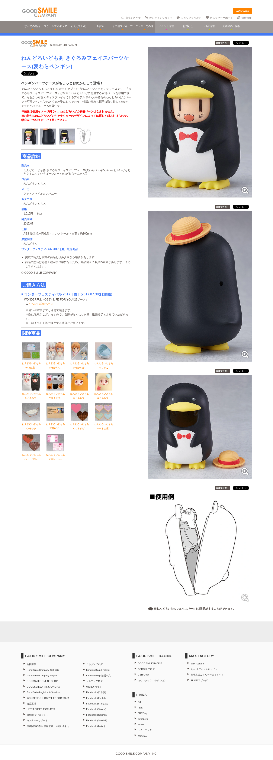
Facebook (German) (96, 715)
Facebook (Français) (97, 703)
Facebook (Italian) (95, 726)
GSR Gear (143, 674)
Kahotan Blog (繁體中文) (99, 675)
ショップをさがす (191, 17)
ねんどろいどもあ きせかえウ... (55, 365)
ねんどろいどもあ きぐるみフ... (31, 395)
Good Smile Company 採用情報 (43, 670)
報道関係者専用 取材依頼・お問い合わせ (48, 726)
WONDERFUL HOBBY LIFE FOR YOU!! (48, 698)
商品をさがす (133, 17)
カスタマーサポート (221, 17)
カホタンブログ (94, 664)
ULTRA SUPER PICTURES (41, 709)
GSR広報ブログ (146, 669)
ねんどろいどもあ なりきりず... (55, 395)
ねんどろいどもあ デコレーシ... (55, 456)
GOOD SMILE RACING (150, 663)
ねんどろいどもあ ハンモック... (31, 426)
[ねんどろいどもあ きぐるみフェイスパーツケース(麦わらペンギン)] (200, 195)
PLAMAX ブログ (199, 680)
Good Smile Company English (42, 675)
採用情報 (246, 17)
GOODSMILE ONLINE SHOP (42, 681)
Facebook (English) (96, 698)
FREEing (142, 713)
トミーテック (145, 730)
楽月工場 (31, 703)
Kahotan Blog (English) (98, 670)
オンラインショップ (160, 17)
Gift (139, 702)
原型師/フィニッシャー (39, 715)
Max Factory (197, 663)
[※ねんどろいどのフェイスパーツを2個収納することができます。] (200, 602)
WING (141, 724)
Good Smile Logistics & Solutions (44, 692)
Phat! (140, 707)
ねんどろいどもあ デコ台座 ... (31, 365)
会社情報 (31, 664)
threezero (143, 719)
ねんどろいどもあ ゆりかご (103, 365)
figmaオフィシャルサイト (204, 669)
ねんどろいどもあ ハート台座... (103, 426)
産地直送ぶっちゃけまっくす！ (207, 674)
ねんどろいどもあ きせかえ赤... (79, 365)
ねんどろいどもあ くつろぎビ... (79, 426)
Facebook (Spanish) (96, 720)
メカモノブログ (94, 681)
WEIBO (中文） (94, 687)
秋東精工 (142, 735)
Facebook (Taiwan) (96, 709)
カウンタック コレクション (152, 680)
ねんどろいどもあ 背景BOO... (55, 426)
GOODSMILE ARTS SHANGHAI (43, 687)
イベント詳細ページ (40, 303)
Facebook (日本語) (96, 692)
